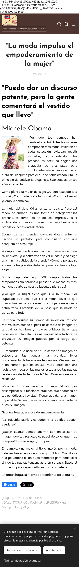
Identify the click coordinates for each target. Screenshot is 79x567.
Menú (73, 24)
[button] (58, 23)
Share (11, 484)
